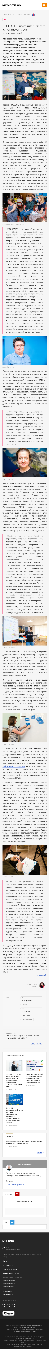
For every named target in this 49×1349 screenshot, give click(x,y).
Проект (24, 1005)
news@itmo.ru (18, 1184)
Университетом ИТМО (35, 1326)
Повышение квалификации (27, 999)
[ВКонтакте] (5, 19)
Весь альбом (36, 1044)
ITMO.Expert (26, 1016)
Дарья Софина (31, 984)
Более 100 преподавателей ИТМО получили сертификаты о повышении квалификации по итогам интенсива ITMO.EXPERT (14, 1115)
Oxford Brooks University (14, 766)
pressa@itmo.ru (8, 1295)
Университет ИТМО (24, 1201)
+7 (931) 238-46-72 (9, 1283)
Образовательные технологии (28, 1010)
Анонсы (9, 1136)
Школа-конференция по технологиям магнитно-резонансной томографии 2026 (24, 1142)
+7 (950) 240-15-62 (9, 1286)
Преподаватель (27, 1020)
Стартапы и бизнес (10, 1269)
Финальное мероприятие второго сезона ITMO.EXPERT (22, 1037)
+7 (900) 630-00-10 (9, 1280)
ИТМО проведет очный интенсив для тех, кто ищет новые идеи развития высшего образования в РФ (34, 1078)
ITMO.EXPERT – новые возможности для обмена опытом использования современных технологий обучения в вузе (14, 1080)
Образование (8, 1265)
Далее (39, 1152)
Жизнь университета (11, 1273)
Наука (5, 1261)
